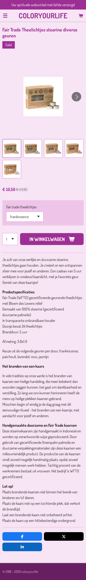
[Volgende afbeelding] (76, 96)
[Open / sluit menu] (5, 15)
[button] (11, 148)
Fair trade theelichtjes (21, 207)
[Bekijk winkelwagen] (80, 15)
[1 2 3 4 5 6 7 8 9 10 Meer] (10, 239)
